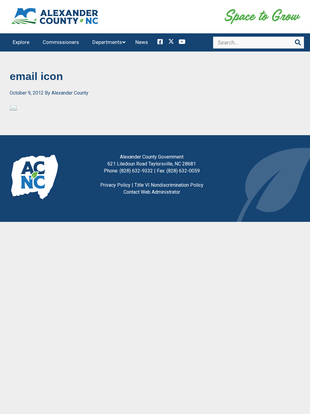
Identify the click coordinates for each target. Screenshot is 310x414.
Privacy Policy (115, 185)
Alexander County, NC (55, 17)
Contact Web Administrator (152, 192)
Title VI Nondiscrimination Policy (168, 185)
